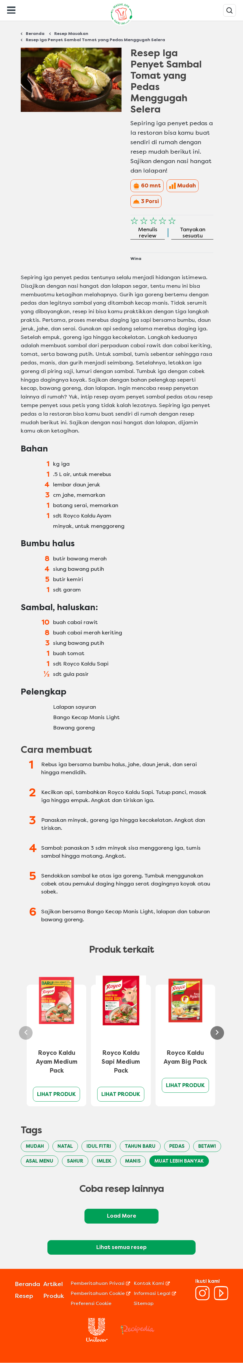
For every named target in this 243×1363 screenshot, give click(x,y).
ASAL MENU (39, 1161)
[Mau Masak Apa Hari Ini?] (229, 10)
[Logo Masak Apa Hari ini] (121, 25)
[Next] (217, 1033)
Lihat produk (56, 1094)
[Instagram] (202, 1298)
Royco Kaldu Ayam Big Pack (185, 1057)
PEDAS (177, 1146)
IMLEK (104, 1161)
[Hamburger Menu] (11, 9)
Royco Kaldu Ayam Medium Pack (56, 1061)
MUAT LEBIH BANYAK (179, 1161)
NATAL (65, 1146)
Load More (121, 1216)
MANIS (133, 1161)
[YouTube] (221, 1298)
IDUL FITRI (99, 1146)
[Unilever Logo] (97, 1340)
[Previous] (26, 1033)
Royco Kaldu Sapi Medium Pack (121, 1061)
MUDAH (35, 1146)
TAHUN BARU (140, 1146)
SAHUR (75, 1161)
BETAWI (207, 1146)
